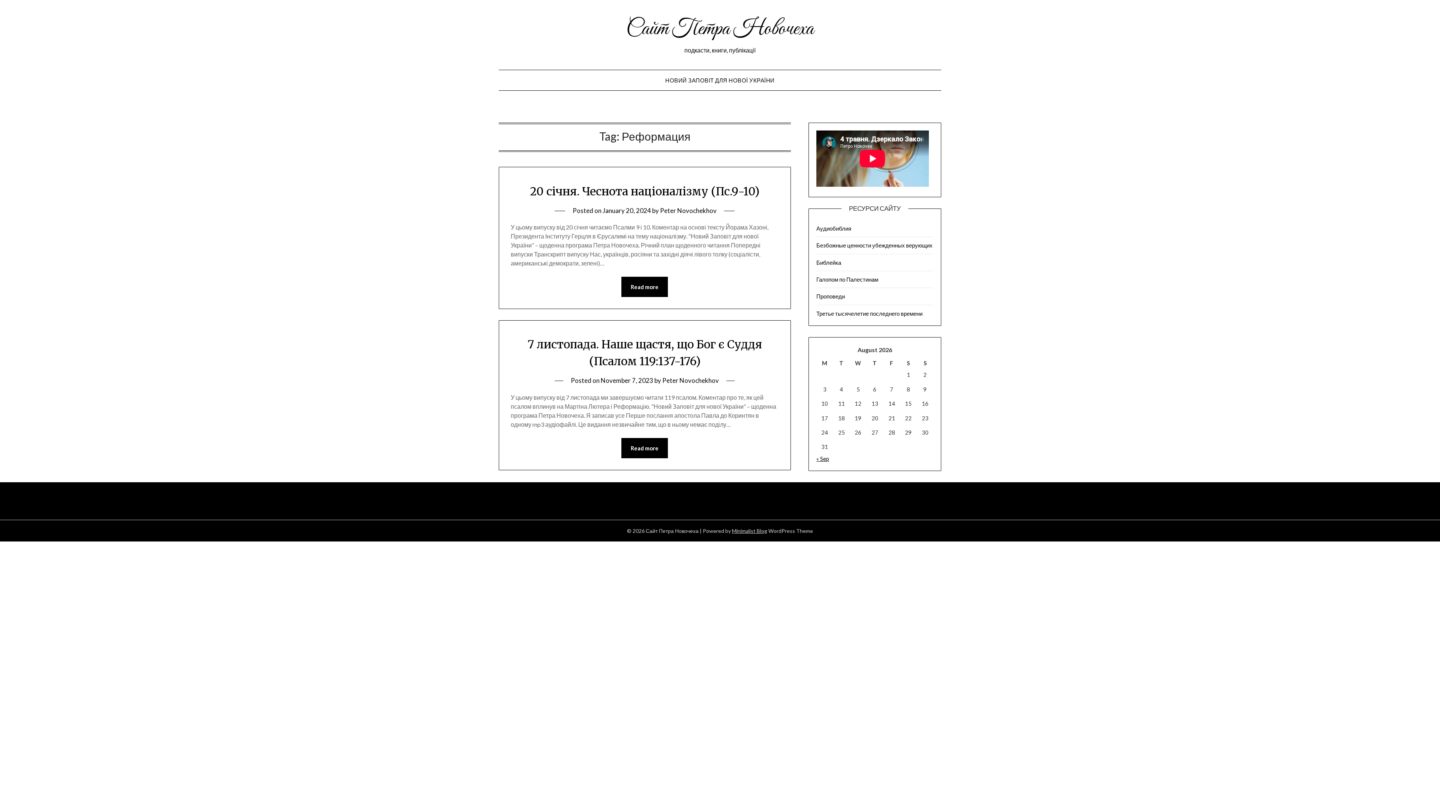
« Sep (822, 458)
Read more (644, 287)
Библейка (828, 262)
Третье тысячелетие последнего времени (869, 313)
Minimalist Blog (749, 531)
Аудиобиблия (833, 228)
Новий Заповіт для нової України (720, 80)
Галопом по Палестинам (847, 279)
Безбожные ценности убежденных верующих (874, 245)
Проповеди (830, 296)
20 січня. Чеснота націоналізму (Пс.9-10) (644, 191)
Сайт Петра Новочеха (720, 29)
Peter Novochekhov (688, 210)
